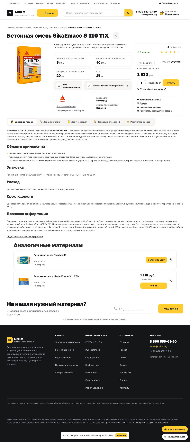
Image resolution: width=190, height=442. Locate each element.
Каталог (59, 335)
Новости (124, 349)
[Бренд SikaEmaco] (69, 98)
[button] (145, 81)
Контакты (115, 3)
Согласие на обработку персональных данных (147, 422)
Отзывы (123, 365)
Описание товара (24, 122)
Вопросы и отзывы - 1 (108, 122)
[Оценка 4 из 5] (174, 52)
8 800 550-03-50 (146, 11)
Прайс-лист (61, 3)
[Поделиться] (116, 35)
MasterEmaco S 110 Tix (56, 130)
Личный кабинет (169, 3)
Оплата (39, 3)
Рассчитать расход (140, 122)
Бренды (49, 3)
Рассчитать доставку (150, 99)
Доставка (29, 3)
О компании (12, 3)
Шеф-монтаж (92, 365)
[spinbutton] (142, 82)
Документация (79, 122)
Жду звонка (171, 308)
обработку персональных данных (111, 319)
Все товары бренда (66, 106)
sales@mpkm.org (149, 15)
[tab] (22, 122)
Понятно (121, 435)
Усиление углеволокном (67, 342)
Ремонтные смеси (64, 349)
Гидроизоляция (63, 357)
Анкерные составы (65, 372)
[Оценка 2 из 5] (166, 52)
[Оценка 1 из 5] (162, 52)
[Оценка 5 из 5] (179, 52)
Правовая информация (115, 422)
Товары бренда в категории (70, 110)
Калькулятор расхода (150, 107)
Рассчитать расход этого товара (156, 111)
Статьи (123, 357)
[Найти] (128, 12)
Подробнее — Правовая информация (25, 236)
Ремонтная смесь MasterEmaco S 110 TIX (56, 276)
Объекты (124, 342)
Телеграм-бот (156, 357)
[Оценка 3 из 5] (170, 52)
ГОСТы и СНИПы (93, 342)
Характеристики (52, 122)
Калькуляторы (101, 3)
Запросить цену (156, 259)
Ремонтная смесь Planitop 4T (50, 255)
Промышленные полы (66, 365)
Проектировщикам (78, 3)
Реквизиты (125, 372)
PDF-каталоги (92, 349)
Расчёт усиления (94, 387)
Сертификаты (92, 357)
